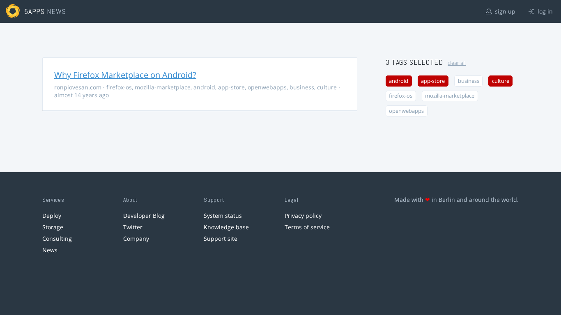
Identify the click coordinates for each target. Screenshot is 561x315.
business (302, 87)
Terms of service (307, 227)
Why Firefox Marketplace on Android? (125, 74)
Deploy (51, 215)
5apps (34, 11)
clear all (457, 62)
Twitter (133, 227)
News (49, 250)
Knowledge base (226, 227)
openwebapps (267, 87)
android (204, 87)
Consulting (57, 238)
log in (544, 11)
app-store (231, 87)
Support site (220, 238)
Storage (52, 227)
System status (223, 215)
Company (136, 238)
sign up (504, 11)
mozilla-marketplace (163, 87)
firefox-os (119, 87)
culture (327, 87)
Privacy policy (303, 215)
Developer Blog (144, 215)
